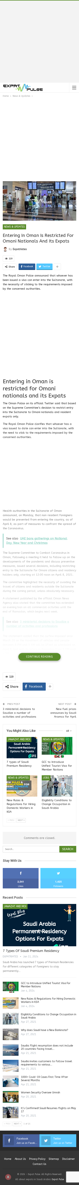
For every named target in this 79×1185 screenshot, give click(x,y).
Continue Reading (39, 656)
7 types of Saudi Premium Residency (31, 951)
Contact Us (39, 1164)
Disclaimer (68, 1159)
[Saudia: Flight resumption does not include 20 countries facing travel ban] (11, 1050)
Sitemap (54, 1159)
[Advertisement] (39, 41)
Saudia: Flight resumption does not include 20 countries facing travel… (47, 1047)
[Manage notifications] (8, 1177)
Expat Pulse (58, 1179)
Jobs (46, 777)
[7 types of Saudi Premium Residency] (22, 747)
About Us (20, 1159)
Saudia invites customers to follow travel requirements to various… (46, 1063)
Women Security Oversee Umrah (40, 1092)
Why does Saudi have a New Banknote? (44, 1030)
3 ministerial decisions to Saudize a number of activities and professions (19, 712)
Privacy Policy (37, 1159)
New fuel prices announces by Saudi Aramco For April (63, 712)
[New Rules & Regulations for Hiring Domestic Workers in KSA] (22, 786)
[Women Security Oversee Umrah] (11, 1097)
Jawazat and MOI (19, 739)
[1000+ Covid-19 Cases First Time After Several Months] (11, 1081)
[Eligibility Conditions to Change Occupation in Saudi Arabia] (57, 786)
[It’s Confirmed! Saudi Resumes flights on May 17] (11, 1112)
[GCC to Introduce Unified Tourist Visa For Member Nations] (57, 747)
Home (7, 1159)
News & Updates (14, 226)
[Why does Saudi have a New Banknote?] (11, 1034)
